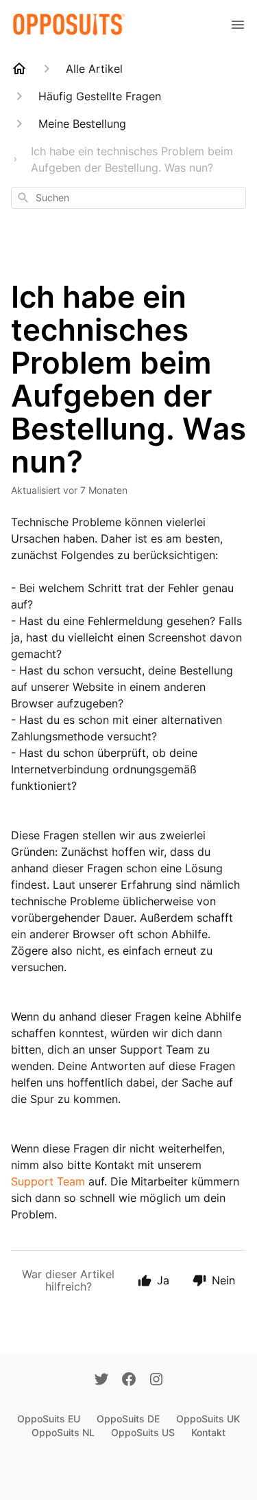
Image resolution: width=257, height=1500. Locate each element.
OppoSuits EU (48, 1418)
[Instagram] (156, 1380)
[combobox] (128, 198)
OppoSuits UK (208, 1418)
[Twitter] (101, 1380)
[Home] (19, 68)
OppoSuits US (143, 1432)
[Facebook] (129, 1380)
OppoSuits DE (128, 1418)
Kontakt (208, 1432)
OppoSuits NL (63, 1432)
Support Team (48, 1181)
